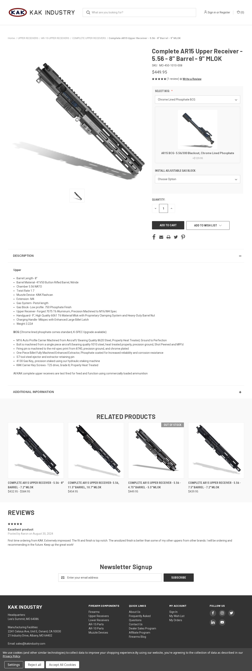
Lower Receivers (99, 620)
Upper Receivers (99, 616)
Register (225, 12)
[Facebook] (154, 237)
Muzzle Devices (98, 632)
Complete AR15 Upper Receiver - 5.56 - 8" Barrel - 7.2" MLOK (36, 485)
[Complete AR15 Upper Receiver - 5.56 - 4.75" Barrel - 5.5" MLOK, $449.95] (156, 450)
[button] (190, 79)
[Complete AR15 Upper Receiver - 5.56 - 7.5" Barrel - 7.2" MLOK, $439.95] (216, 450)
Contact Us (136, 624)
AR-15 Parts (96, 624)
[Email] (161, 237)
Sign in (212, 12)
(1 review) (173, 78)
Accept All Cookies (62, 665)
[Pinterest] (183, 237)
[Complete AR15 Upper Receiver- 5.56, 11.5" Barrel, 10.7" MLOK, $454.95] (96, 450)
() (242, 12)
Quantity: (158, 199)
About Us (134, 611)
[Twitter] (176, 237)
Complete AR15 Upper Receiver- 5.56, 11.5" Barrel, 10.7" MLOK (93, 485)
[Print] (168, 237)
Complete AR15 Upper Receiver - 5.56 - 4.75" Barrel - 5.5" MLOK (154, 485)
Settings (14, 665)
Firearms (94, 611)
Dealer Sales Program (142, 628)
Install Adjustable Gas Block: (175, 170)
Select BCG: (162, 91)
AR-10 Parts (96, 628)
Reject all (34, 665)
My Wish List (176, 616)
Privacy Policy (11, 656)
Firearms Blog (137, 636)
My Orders (175, 620)
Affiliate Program (139, 632)
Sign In (173, 611)
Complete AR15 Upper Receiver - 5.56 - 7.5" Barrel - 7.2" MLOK (214, 485)
